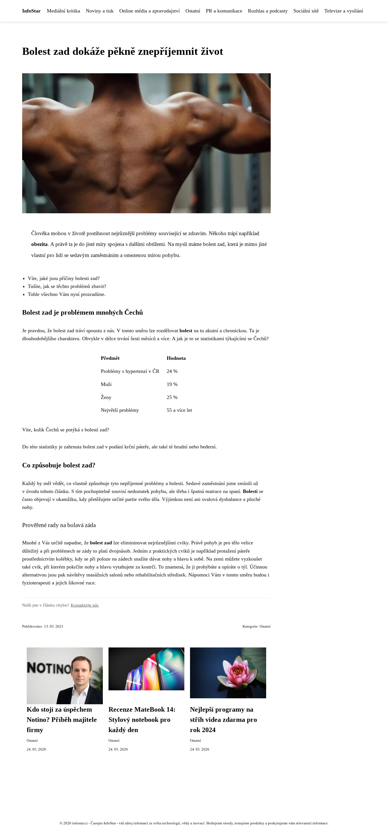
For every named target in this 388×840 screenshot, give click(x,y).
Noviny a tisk (100, 11)
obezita (39, 244)
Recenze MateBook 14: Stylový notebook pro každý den (142, 720)
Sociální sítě (306, 11)
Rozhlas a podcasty (268, 11)
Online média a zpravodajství (149, 11)
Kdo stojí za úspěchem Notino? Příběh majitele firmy (62, 720)
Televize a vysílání (343, 11)
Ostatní (192, 11)
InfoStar (31, 11)
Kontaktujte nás (85, 605)
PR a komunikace (224, 11)
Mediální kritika (63, 11)
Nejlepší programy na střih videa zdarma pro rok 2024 (223, 720)
